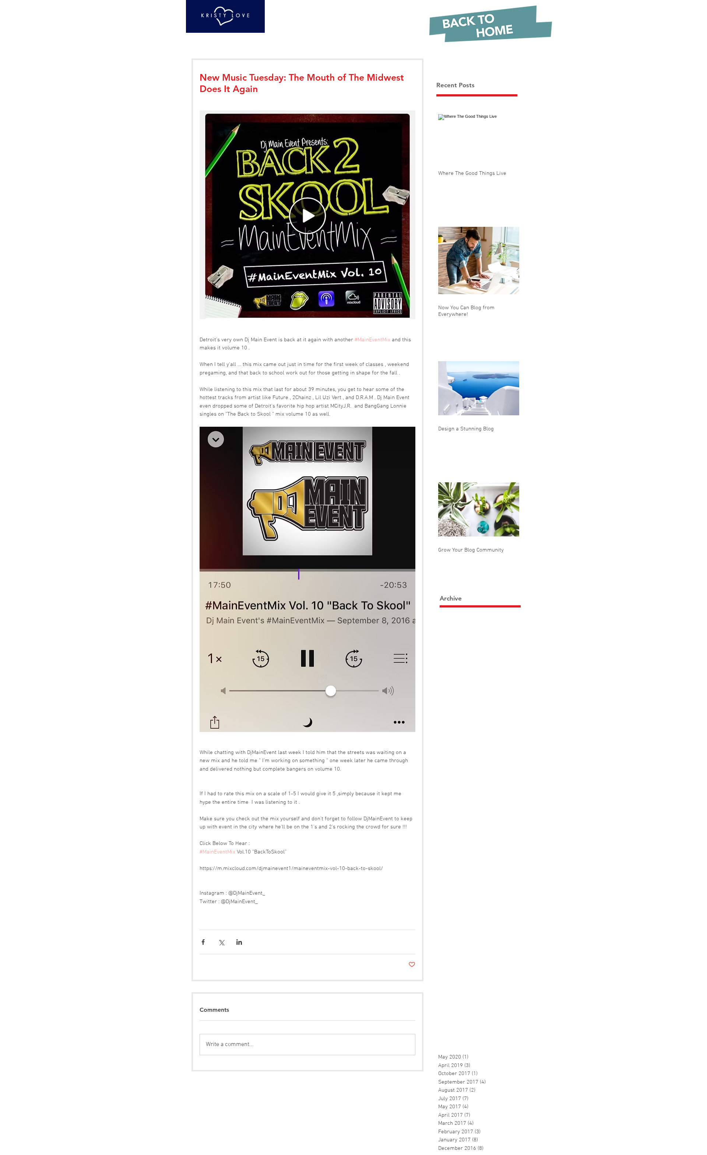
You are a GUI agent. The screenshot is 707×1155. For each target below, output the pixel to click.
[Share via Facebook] (203, 942)
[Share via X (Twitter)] (221, 942)
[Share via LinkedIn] (239, 942)
